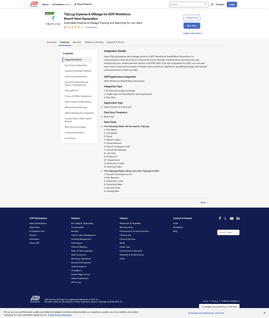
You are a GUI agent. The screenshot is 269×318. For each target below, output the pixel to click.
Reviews (77, 42)
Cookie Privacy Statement (60, 315)
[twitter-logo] (225, 218)
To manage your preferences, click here (219, 306)
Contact (220, 4)
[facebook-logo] (220, 218)
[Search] (188, 4)
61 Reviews (91, 27)
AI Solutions (61, 4)
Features (64, 42)
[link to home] (34, 4)
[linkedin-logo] (238, 218)
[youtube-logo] (231, 218)
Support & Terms (115, 42)
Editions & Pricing (94, 42)
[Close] (264, 313)
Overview (52, 42)
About (45, 4)
